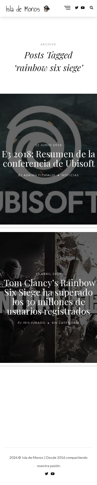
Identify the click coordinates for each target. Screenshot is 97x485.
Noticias (70, 175)
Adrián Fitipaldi (39, 175)
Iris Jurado (34, 322)
